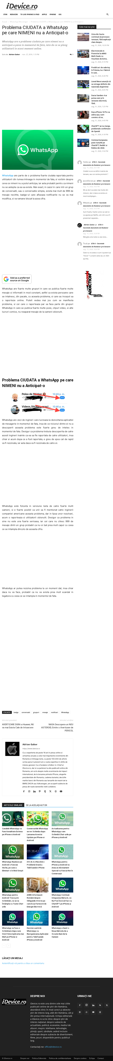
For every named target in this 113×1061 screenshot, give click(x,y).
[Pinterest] (40, 791)
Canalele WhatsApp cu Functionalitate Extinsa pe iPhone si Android (12, 831)
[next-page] (8, 946)
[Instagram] (30, 791)
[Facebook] (25, 791)
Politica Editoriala (39, 1058)
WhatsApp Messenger (19, 21)
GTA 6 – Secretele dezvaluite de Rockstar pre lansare (95, 228)
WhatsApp (65, 712)
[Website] (56, 791)
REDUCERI (14, 14)
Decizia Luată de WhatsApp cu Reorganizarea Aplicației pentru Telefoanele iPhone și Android (37, 934)
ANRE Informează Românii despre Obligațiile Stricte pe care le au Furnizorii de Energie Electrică (36, 901)
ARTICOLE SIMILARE (13, 805)
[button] (107, 14)
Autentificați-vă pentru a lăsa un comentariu (23, 963)
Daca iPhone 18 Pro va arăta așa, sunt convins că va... (100, 114)
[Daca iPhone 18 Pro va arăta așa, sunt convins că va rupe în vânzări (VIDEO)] (83, 115)
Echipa (92, 1058)
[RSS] (100, 1005)
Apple (44, 14)
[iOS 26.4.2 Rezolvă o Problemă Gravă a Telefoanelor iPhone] (37, 851)
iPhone (53, 14)
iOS (60, 14)
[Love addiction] (94, 299)
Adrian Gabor (14, 54)
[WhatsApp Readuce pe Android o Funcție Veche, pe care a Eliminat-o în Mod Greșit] (13, 851)
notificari (54, 712)
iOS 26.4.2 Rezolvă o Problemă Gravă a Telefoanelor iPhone (35, 865)
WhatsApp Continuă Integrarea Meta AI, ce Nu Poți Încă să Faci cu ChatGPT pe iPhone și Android (62, 901)
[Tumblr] (46, 791)
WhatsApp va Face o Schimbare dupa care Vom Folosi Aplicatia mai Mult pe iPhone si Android (13, 934)
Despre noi (24, 1058)
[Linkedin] (35, 791)
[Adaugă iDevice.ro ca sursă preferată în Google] (37, 279)
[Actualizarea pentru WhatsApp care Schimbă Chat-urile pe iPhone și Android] (62, 818)
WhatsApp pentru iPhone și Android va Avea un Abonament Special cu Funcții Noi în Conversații (62, 868)
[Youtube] (62, 791)
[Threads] (100, 1012)
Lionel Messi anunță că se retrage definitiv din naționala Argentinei (101, 84)
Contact (101, 1058)
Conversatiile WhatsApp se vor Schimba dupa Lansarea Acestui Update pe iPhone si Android (37, 834)
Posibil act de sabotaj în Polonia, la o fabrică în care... (100, 70)
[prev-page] (4, 946)
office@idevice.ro (53, 1046)
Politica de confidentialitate (60, 1058)
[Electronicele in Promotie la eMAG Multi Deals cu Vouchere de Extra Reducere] (83, 54)
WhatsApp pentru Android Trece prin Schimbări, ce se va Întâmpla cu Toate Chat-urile (13, 901)
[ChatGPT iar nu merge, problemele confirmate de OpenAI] (83, 129)
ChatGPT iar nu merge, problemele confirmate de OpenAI (100, 128)
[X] (51, 791)
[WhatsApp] (86, 1012)
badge (16, 712)
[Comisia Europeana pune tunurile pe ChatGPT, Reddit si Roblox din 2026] (83, 143)
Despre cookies (80, 1058)
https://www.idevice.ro (31, 749)
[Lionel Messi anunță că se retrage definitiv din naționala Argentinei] (83, 84)
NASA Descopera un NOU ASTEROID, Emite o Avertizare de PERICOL (57, 727)
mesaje (45, 712)
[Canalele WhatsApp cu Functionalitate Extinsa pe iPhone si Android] (13, 818)
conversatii (26, 712)
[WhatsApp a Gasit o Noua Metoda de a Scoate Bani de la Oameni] (62, 918)
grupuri (36, 712)
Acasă (4, 21)
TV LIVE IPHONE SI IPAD (29, 14)
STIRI (5, 14)
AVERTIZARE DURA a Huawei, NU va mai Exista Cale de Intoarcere (18, 726)
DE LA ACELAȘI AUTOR (36, 805)
